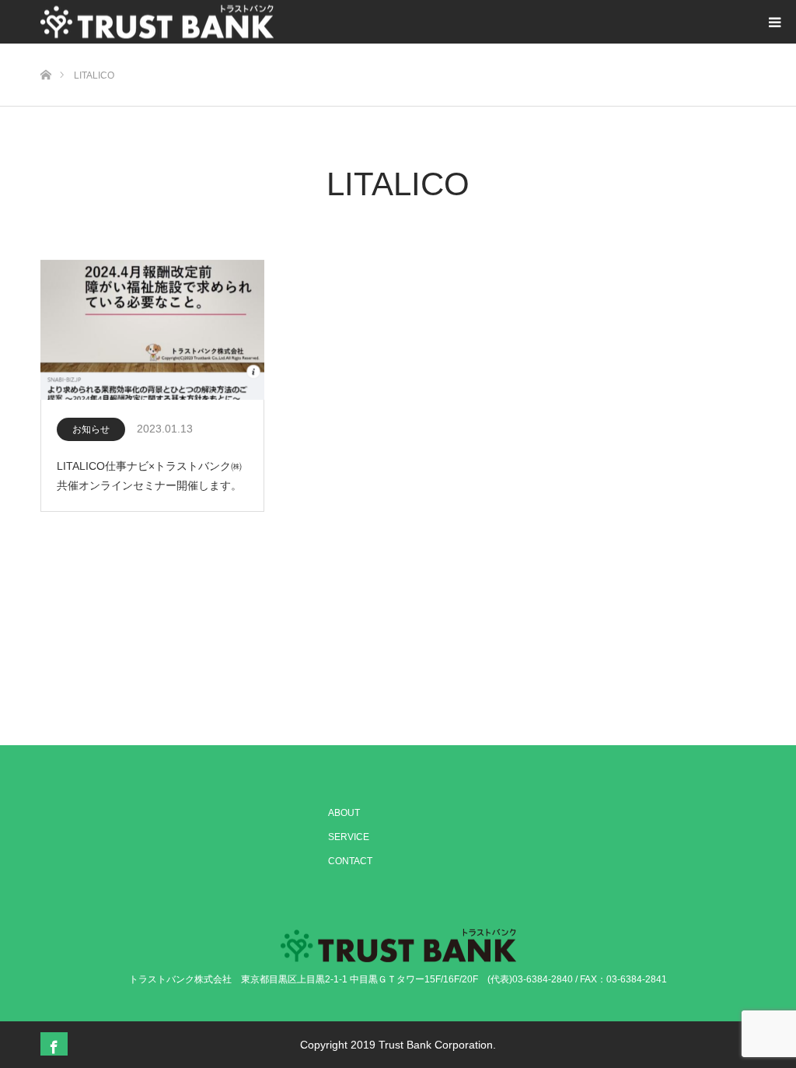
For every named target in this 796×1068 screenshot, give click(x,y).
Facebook (52, 1044)
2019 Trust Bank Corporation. (423, 1044)
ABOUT (344, 812)
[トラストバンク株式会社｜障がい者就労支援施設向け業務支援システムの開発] (157, 22)
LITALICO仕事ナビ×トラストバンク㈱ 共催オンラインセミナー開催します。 (155, 476)
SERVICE (348, 837)
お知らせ (91, 429)
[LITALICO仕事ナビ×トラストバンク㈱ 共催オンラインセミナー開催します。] (152, 330)
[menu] (774, 22)
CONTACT (350, 861)
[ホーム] (45, 49)
